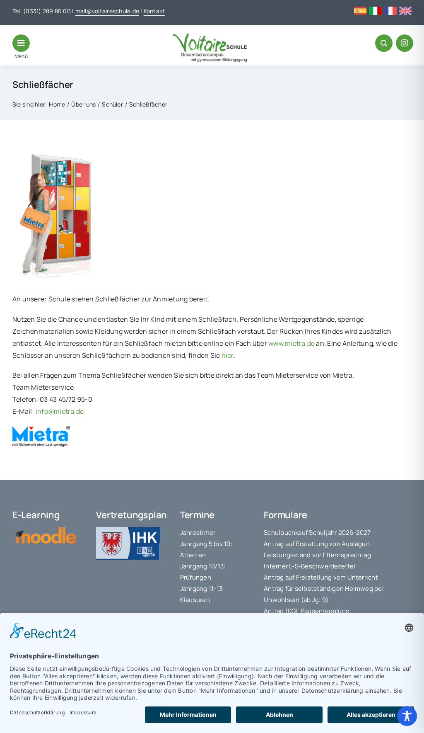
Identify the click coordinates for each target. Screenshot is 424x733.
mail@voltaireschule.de (107, 11)
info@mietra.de (60, 411)
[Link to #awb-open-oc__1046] (384, 43)
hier (228, 355)
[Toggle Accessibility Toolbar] (407, 716)
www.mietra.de (291, 343)
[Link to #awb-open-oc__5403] (21, 43)
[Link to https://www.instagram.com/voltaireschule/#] (404, 43)
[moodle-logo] (44, 530)
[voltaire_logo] (210, 36)
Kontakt (154, 11)
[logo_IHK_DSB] (128, 530)
